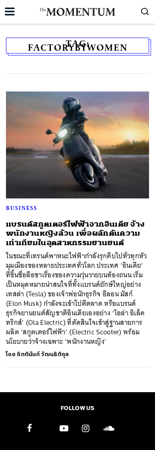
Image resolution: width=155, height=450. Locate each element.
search (145, 11)
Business (21, 208)
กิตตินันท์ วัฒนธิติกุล (43, 354)
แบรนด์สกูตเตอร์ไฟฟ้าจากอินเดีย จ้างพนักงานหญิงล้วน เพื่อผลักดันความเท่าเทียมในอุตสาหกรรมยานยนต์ (75, 233)
